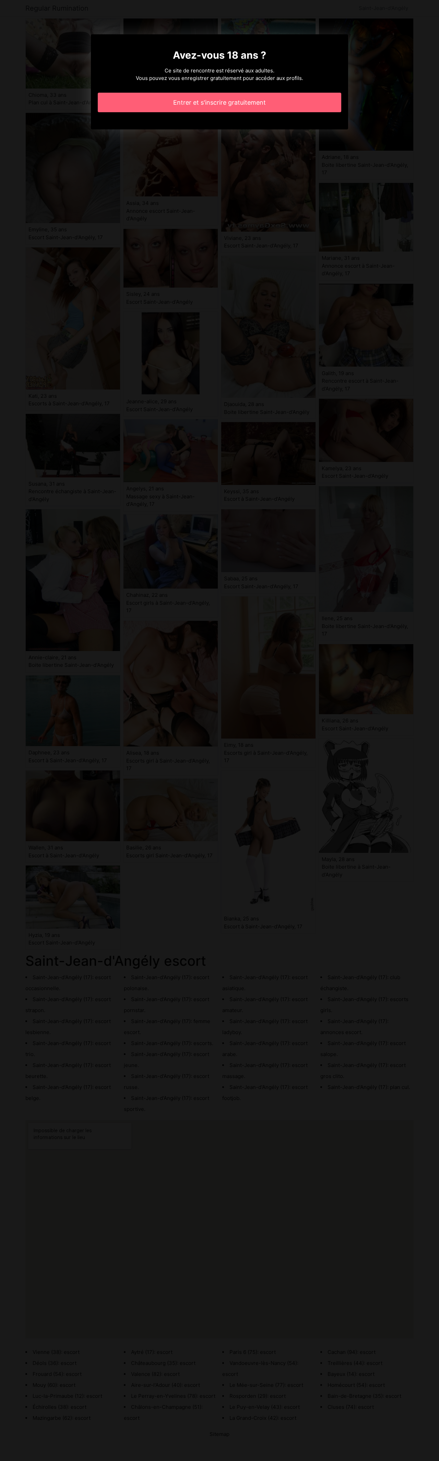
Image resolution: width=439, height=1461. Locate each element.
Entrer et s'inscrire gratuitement (219, 102)
